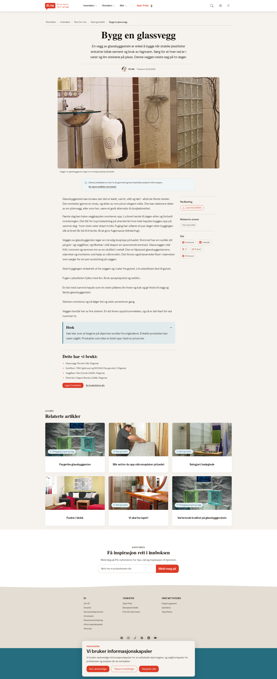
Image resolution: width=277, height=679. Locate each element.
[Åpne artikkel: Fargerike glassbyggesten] (75, 439)
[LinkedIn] (148, 638)
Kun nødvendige (97, 668)
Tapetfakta (167, 612)
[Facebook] (121, 638)
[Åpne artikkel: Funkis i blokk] (75, 493)
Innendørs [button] (88, 5)
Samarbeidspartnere (93, 612)
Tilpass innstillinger (124, 668)
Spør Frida (127, 603)
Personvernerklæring (93, 620)
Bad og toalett (98, 22)
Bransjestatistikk (130, 607)
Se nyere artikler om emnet (102, 186)
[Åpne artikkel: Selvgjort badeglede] (202, 439)
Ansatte (87, 607)
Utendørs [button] (107, 5)
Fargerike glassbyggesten (75, 464)
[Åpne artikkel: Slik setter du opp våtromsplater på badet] (138, 439)
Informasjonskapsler (93, 624)
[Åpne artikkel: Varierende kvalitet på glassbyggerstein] (202, 493)
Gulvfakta (166, 607)
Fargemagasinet (169, 603)
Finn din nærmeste (131, 612)
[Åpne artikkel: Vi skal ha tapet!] (138, 493)
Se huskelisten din (95, 385)
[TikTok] (135, 638)
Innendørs (65, 22)
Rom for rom (80, 22)
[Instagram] (128, 638)
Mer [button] (122, 5)
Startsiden (51, 22)
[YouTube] (155, 638)
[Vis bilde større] (138, 122)
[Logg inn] (220, 5)
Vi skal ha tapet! (138, 517)
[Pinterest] (142, 638)
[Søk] (211, 5)
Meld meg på (167, 568)
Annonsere (89, 616)
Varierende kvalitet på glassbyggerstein (201, 517)
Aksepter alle (149, 668)
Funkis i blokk (75, 517)
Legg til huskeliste (73, 385)
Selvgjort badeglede (202, 464)
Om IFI (87, 603)
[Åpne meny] (228, 5)
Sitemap (88, 628)
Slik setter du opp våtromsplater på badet (138, 464)
